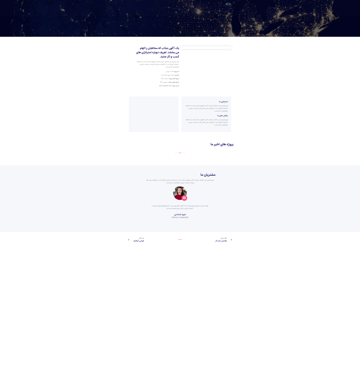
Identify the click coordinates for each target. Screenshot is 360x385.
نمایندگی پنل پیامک (194, 8)
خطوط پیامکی (209, 8)
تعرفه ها (230, 8)
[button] (183, 48)
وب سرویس (221, 8)
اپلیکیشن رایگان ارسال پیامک (177, 8)
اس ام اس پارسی (151, 8)
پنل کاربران (162, 8)
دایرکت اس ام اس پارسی (222, 12)
